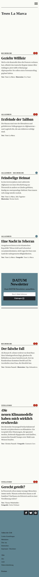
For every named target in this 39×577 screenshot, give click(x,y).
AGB (2, 562)
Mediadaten (4, 539)
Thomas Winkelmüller (12, 503)
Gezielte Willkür (13, 58)
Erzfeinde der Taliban (17, 119)
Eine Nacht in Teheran (17, 241)
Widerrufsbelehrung (7, 565)
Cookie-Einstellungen (8, 536)
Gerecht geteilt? (13, 486)
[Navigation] (36, 4)
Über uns (4, 542)
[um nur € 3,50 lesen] (35, 53)
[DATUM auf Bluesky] (31, 513)
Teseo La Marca (10, 77)
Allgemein (6, 114)
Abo (2, 559)
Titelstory (6, 405)
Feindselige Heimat (15, 177)
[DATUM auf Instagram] (35, 513)
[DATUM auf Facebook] (26, 513)
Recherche (6, 53)
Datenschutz (5, 546)
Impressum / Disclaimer (8, 549)
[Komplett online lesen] (36, 173)
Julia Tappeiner (20, 197)
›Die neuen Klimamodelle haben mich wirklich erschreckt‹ (17, 416)
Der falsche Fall (12, 348)
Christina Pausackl (10, 367)
